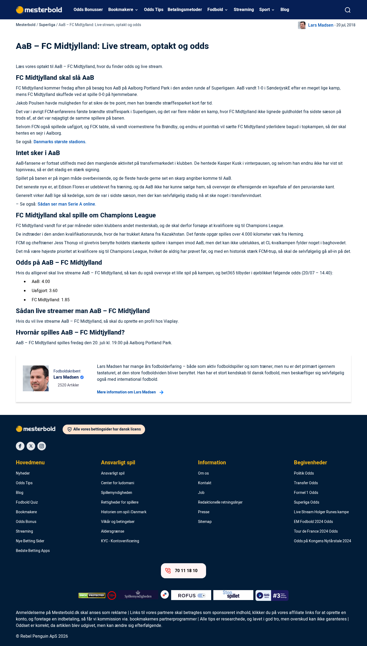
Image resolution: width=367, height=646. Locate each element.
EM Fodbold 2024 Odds (313, 522)
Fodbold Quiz (27, 502)
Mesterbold (25, 25)
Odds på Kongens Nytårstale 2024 (322, 541)
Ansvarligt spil (118, 462)
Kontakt (204, 483)
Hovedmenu (30, 462)
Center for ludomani (117, 483)
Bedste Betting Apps (33, 551)
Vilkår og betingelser (118, 522)
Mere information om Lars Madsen (126, 392)
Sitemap (205, 522)
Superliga (47, 25)
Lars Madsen (320, 25)
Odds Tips (153, 9)
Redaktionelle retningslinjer (220, 502)
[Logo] (39, 430)
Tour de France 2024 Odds (316, 531)
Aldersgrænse (112, 531)
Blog (284, 9)
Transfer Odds (306, 483)
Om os (203, 473)
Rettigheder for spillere (119, 502)
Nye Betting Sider (30, 541)
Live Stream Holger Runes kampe (321, 512)
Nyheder (23, 473)
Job (201, 493)
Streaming (244, 9)
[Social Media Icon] (20, 446)
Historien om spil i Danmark (123, 512)
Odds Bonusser (88, 9)
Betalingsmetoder (185, 9)
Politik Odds (304, 473)
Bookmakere (120, 9)
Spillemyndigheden (116, 493)
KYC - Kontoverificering (120, 541)
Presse (203, 512)
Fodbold (215, 9)
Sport (264, 9)
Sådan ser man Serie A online (66, 204)
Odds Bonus (26, 522)
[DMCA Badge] (91, 595)
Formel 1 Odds (306, 493)
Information (212, 462)
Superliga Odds (306, 502)
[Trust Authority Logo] (138, 595)
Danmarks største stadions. (60, 142)
